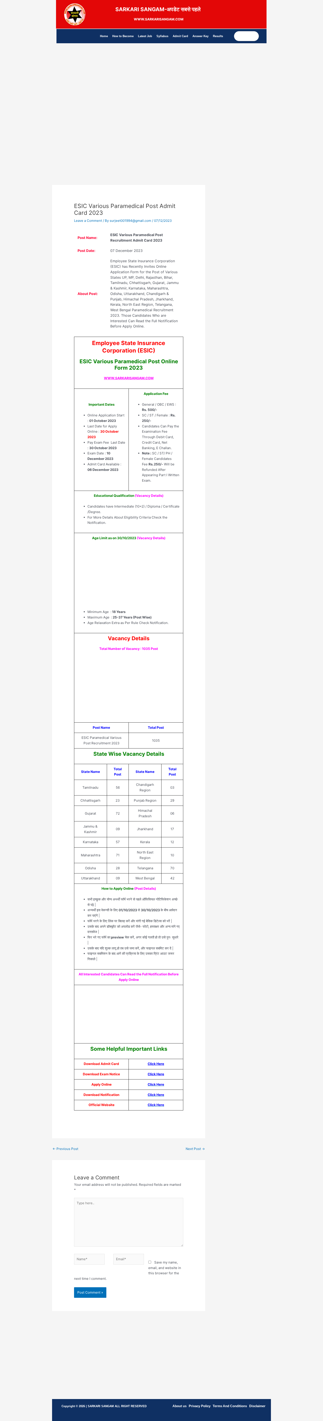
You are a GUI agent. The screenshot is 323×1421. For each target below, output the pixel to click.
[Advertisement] (128, 89)
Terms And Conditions (230, 1406)
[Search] (255, 36)
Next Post (195, 1149)
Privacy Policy (199, 1406)
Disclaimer (257, 1406)
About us (179, 1406)
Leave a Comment (88, 221)
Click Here (156, 1064)
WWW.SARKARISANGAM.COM (129, 378)
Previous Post (65, 1149)
